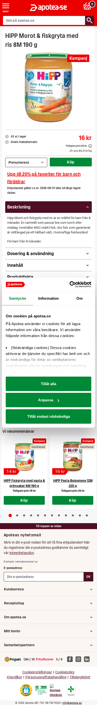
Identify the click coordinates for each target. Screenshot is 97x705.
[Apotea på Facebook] (71, 659)
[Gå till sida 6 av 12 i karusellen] (45, 515)
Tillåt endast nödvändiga (48, 416)
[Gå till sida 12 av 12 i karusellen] (87, 515)
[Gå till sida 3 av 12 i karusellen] (24, 515)
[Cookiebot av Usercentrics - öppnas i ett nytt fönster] (69, 284)
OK (88, 576)
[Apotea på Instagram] (79, 659)
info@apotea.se (72, 703)
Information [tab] (48, 298)
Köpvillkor (14, 677)
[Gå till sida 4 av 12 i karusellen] (31, 515)
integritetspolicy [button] (21, 553)
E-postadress (13, 568)
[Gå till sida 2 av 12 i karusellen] (17, 515)
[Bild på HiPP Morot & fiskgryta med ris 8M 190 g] (48, 87)
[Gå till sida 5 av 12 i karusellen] (38, 515)
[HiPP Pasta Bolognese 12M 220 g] (73, 456)
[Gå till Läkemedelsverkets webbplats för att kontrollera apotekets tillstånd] (41, 690)
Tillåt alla (48, 383)
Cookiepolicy (65, 672)
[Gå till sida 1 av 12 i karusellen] (10, 515)
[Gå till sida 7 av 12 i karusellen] (52, 515)
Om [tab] (79, 298)
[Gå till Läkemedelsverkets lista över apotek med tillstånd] (71, 690)
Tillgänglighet (80, 677)
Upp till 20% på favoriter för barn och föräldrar (44, 177)
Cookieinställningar (37, 672)
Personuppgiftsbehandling (45, 677)
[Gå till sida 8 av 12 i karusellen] (59, 515)
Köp (70, 161)
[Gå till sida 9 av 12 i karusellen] (66, 515)
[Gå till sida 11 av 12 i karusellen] (80, 515)
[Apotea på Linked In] (88, 659)
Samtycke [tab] (17, 298)
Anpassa (45, 400)
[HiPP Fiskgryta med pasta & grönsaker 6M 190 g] (24, 456)
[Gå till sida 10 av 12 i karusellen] (73, 515)
